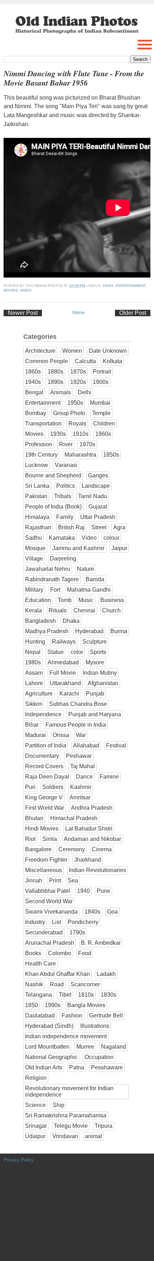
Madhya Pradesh (46, 631)
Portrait (102, 372)
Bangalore (38, 849)
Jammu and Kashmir (78, 548)
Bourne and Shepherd (53, 475)
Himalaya (37, 517)
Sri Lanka (37, 486)
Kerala (33, 610)
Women (72, 351)
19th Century (41, 455)
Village (34, 558)
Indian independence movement (66, 1036)
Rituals (58, 610)
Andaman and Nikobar (92, 839)
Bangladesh (40, 621)
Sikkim (33, 704)
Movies (11, 290)
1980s (33, 662)
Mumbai (100, 403)
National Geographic (51, 1057)
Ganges (98, 475)
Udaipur (35, 1136)
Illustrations (94, 1026)
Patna (76, 1067)
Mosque (35, 548)
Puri (30, 787)
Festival (116, 745)
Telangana (38, 995)
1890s (55, 382)
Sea (73, 880)
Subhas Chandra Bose (78, 704)
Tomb (65, 600)
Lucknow (36, 465)
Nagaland (113, 1047)
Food (84, 953)
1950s (108, 286)
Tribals (62, 496)
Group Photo (69, 413)
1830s (108, 995)
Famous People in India (75, 725)
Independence (43, 714)
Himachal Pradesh (73, 818)
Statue (55, 652)
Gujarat (97, 507)
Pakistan (36, 496)
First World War (44, 808)
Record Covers (44, 766)
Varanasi (66, 465)
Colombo (59, 953)
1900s (101, 382)
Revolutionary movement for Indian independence (69, 1091)
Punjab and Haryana (94, 714)
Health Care (40, 964)
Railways (64, 642)
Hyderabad (89, 631)
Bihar (32, 725)
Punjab (95, 693)
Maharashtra (80, 455)
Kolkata (112, 361)
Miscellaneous (43, 870)
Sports (98, 652)
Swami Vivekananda (51, 912)
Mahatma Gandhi (89, 590)
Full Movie (62, 673)
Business (112, 600)
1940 (83, 891)
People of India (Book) (53, 507)
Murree (85, 1047)
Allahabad (86, 745)
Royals (77, 423)
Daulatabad (40, 1015)
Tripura (103, 1126)
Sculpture (94, 642)
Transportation (43, 423)
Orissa (61, 735)
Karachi (69, 693)
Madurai (35, 735)
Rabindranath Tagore (52, 579)
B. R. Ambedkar (101, 943)
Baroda (95, 579)
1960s (103, 434)
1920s (78, 382)
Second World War (49, 901)
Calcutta (85, 361)
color (77, 652)
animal (93, 1136)
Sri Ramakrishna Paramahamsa (65, 1115)
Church (111, 610)
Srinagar (36, 1126)
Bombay (35, 413)
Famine (109, 777)
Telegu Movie (71, 1126)
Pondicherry (83, 922)
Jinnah (33, 880)
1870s (78, 372)
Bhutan (34, 818)
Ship (58, 1105)
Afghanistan (103, 683)
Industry (35, 922)
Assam (34, 673)
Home (78, 312)
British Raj (71, 527)
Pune (103, 891)
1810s (86, 995)
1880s (55, 372)
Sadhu (33, 538)
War (81, 735)
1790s (77, 932)
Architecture (40, 351)
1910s (80, 434)
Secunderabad (44, 932)
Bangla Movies (86, 1005)
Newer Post (23, 313)
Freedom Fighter (46, 860)
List (56, 922)
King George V (44, 797)
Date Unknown (108, 351)
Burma (118, 631)
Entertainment (130, 286)
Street (98, 527)
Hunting (35, 642)
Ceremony (71, 849)
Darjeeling (63, 558)
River (66, 444)
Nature (85, 569)
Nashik (34, 984)
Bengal (34, 392)
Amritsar (80, 797)
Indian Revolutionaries (97, 870)
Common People (46, 361)
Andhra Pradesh (91, 808)
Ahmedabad (63, 662)
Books (33, 953)
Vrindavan (65, 1136)
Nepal (32, 652)
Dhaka (71, 621)
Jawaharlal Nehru (47, 569)
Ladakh (106, 974)
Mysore (95, 662)
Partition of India (45, 745)
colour (111, 538)
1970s (87, 444)
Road (57, 984)
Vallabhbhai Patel (47, 891)
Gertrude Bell (106, 1015)
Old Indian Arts (43, 1067)
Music (85, 600)
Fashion (72, 1015)
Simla (49, 839)
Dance (84, 777)
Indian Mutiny (100, 673)
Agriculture (39, 693)
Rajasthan (38, 527)
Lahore (34, 683)
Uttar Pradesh (97, 517)
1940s (33, 382)
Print (55, 880)
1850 (31, 1005)
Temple (101, 413)
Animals (60, 392)
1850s (111, 455)
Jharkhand (87, 860)
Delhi (84, 392)
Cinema (102, 849)
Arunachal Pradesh (49, 943)
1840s (92, 912)
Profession (38, 444)
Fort (55, 590)
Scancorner (85, 984)
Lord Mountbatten (47, 1047)
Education (38, 600)
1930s (58, 434)
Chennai (84, 610)
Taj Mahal (82, 766)
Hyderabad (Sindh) (49, 1026)
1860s (33, 372)
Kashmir (80, 787)
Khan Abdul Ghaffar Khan (57, 974)
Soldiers (52, 787)
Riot (30, 839)
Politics (65, 486)
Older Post (132, 313)
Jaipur (119, 548)
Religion (36, 1078)
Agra (119, 527)
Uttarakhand (65, 683)
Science (35, 1105)
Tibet (65, 995)
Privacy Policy (19, 1160)
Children (104, 423)
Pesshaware (107, 1067)
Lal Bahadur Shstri (88, 829)
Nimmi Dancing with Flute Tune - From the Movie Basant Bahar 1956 (74, 78)
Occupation (99, 1057)
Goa (112, 912)
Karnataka (62, 538)
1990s (53, 1005)
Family (64, 517)
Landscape (96, 486)
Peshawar (79, 756)
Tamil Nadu (92, 496)
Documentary (42, 756)
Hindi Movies (41, 829)
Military (34, 590)
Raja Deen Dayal (47, 777)
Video (26, 290)
